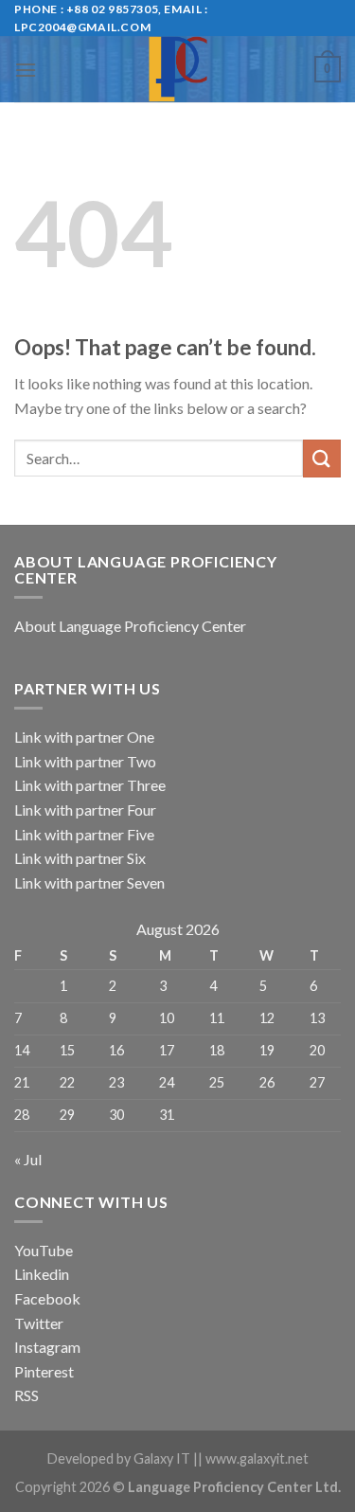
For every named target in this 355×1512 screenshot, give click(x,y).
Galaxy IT (161, 1458)
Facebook (47, 1298)
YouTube (43, 1250)
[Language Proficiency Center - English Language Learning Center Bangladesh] (177, 69)
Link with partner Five (84, 834)
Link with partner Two (85, 761)
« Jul (28, 1159)
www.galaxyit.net (257, 1458)
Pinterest (44, 1371)
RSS (26, 1395)
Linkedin (41, 1274)
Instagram (47, 1347)
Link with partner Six (80, 858)
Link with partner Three (90, 785)
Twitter (38, 1323)
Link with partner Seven (89, 882)
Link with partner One (84, 737)
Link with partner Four (85, 810)
